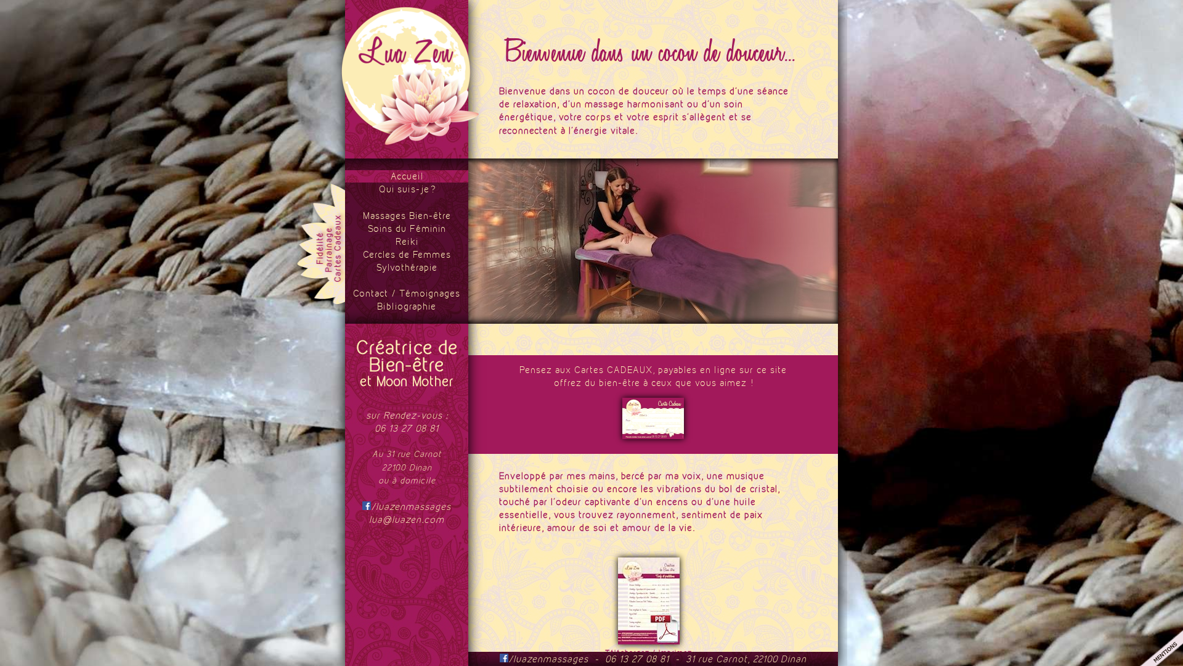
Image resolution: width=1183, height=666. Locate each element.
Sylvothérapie (406, 267)
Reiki (407, 241)
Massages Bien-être (407, 215)
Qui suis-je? (406, 189)
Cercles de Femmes (407, 254)
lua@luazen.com (406, 519)
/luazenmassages (411, 506)
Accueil (407, 176)
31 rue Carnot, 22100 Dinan (746, 659)
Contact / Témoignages (406, 293)
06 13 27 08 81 (407, 428)
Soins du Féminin (407, 228)
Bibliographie (406, 306)
